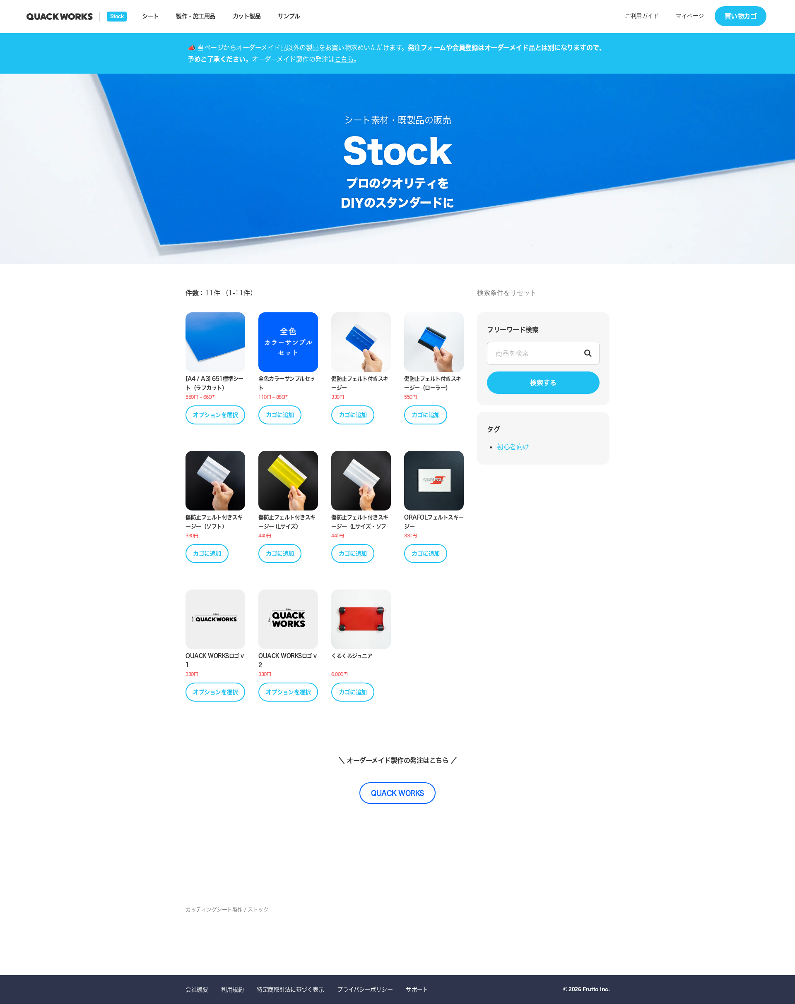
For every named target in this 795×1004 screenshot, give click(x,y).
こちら (344, 59)
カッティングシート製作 (214, 909)
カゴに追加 (280, 415)
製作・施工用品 (195, 16)
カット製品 (247, 16)
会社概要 (197, 989)
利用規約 (232, 989)
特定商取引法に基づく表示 (290, 989)
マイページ (690, 16)
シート (150, 16)
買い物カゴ (741, 16)
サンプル (289, 16)
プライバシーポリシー (365, 989)
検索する (543, 382)
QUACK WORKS (397, 792)
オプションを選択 (215, 415)
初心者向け (513, 447)
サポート (417, 989)
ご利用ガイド (641, 16)
